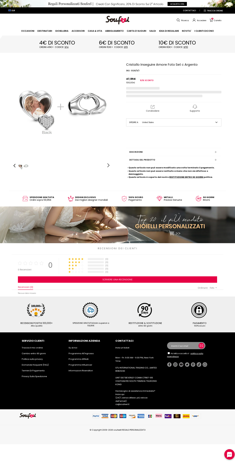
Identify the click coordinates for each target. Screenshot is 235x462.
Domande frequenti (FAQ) (35, 364)
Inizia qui (119, 394)
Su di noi (73, 347)
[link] (27, 31)
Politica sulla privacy (32, 359)
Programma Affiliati (79, 359)
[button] (182, 20)
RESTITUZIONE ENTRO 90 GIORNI (186, 177)
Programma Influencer (80, 364)
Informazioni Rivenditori (81, 370)
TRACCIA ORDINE (215, 10)
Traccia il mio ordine (32, 347)
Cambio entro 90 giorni (34, 353)
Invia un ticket (122, 347)
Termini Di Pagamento (33, 370)
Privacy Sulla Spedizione (34, 376)
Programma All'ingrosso (81, 353)
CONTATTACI (189, 10)
